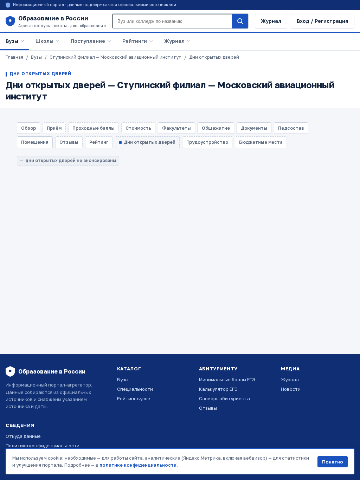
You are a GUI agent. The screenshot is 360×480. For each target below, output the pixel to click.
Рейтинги (134, 41)
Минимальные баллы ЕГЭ (227, 379)
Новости (291, 389)
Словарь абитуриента (224, 398)
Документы (254, 128)
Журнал (271, 21)
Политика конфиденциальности (42, 445)
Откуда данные (23, 436)
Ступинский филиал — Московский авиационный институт (115, 57)
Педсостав (291, 128)
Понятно (332, 462)
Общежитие (216, 128)
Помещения (35, 142)
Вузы (12, 41)
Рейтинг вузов (133, 398)
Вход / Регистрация (322, 21)
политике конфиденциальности (137, 465)
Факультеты (176, 128)
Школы (44, 41)
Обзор (28, 128)
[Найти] (240, 21)
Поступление (88, 41)
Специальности (135, 389)
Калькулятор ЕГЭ (218, 389)
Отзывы (208, 408)
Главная (14, 57)
